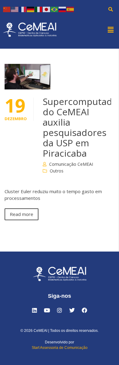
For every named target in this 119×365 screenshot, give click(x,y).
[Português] (55, 9)
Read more (21, 214)
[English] (15, 9)
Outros (56, 171)
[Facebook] (84, 310)
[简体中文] (7, 9)
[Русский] (63, 9)
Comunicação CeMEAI (71, 164)
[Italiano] (39, 9)
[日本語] (47, 9)
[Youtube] (46, 310)
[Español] (70, 9)
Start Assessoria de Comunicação (60, 348)
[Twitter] (72, 310)
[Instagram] (59, 310)
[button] (111, 29)
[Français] (23, 9)
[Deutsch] (31, 9)
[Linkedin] (34, 310)
